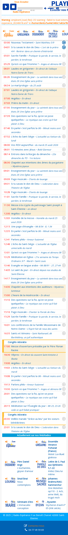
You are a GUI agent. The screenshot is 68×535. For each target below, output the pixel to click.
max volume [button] (57, 8)
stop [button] (13, 7)
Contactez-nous (36, 525)
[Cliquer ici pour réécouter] (64, 48)
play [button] (6, 7)
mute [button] (47, 8)
